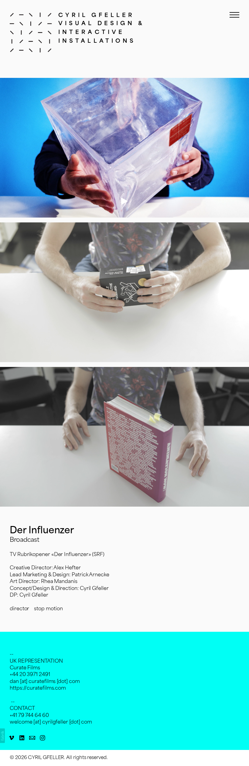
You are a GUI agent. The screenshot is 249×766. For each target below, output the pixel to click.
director (19, 609)
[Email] (32, 738)
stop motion (48, 609)
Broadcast (24, 540)
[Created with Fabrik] (2, 735)
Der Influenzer (42, 531)
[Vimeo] (11, 738)
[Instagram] (42, 738)
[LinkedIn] (22, 738)
